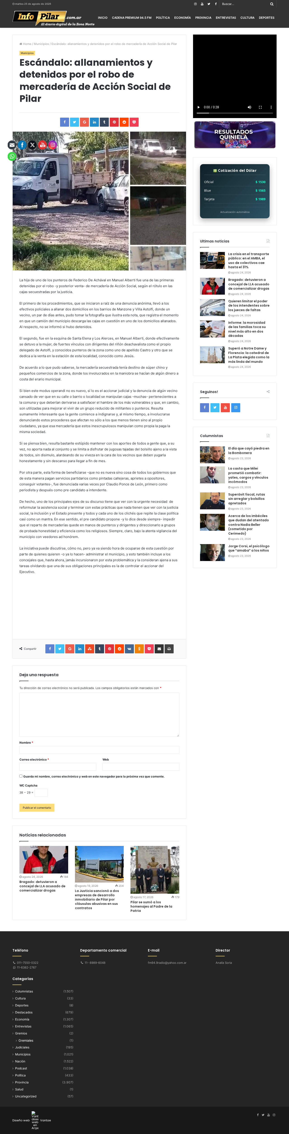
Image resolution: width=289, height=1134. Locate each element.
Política (163, 17)
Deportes (266, 17)
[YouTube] (202, 4)
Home (26, 44)
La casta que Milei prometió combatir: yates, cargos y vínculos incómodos (248, 475)
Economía (182, 17)
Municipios (41, 44)
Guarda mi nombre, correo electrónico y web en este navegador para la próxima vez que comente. (94, 776)
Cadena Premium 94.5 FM (131, 17)
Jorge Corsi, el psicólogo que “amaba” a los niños (249, 548)
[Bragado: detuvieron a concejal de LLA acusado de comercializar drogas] (212, 286)
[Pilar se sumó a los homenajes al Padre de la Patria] (155, 870)
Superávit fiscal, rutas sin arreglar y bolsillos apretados (246, 498)
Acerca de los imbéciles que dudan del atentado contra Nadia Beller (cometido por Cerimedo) (248, 525)
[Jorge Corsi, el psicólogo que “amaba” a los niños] (212, 552)
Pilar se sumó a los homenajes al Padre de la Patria (151, 906)
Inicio (102, 17)
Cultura (247, 17)
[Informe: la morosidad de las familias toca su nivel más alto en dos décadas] (212, 329)
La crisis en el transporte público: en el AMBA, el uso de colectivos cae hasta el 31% (248, 261)
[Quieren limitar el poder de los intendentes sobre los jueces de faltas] (212, 307)
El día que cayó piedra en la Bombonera (248, 450)
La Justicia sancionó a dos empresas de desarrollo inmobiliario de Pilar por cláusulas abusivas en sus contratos (97, 899)
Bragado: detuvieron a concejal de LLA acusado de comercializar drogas (248, 284)
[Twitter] (208, 4)
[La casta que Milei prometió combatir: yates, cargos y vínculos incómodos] (212, 474)
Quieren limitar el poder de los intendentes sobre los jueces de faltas (249, 305)
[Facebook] (215, 4)
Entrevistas (226, 17)
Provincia (203, 17)
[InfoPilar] (53, 18)
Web (106, 759)
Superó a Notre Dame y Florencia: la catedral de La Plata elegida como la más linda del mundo (248, 355)
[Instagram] (195, 4)
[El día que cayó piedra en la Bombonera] (212, 454)
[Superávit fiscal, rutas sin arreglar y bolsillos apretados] (212, 500)
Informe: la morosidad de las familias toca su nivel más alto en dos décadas (247, 329)
